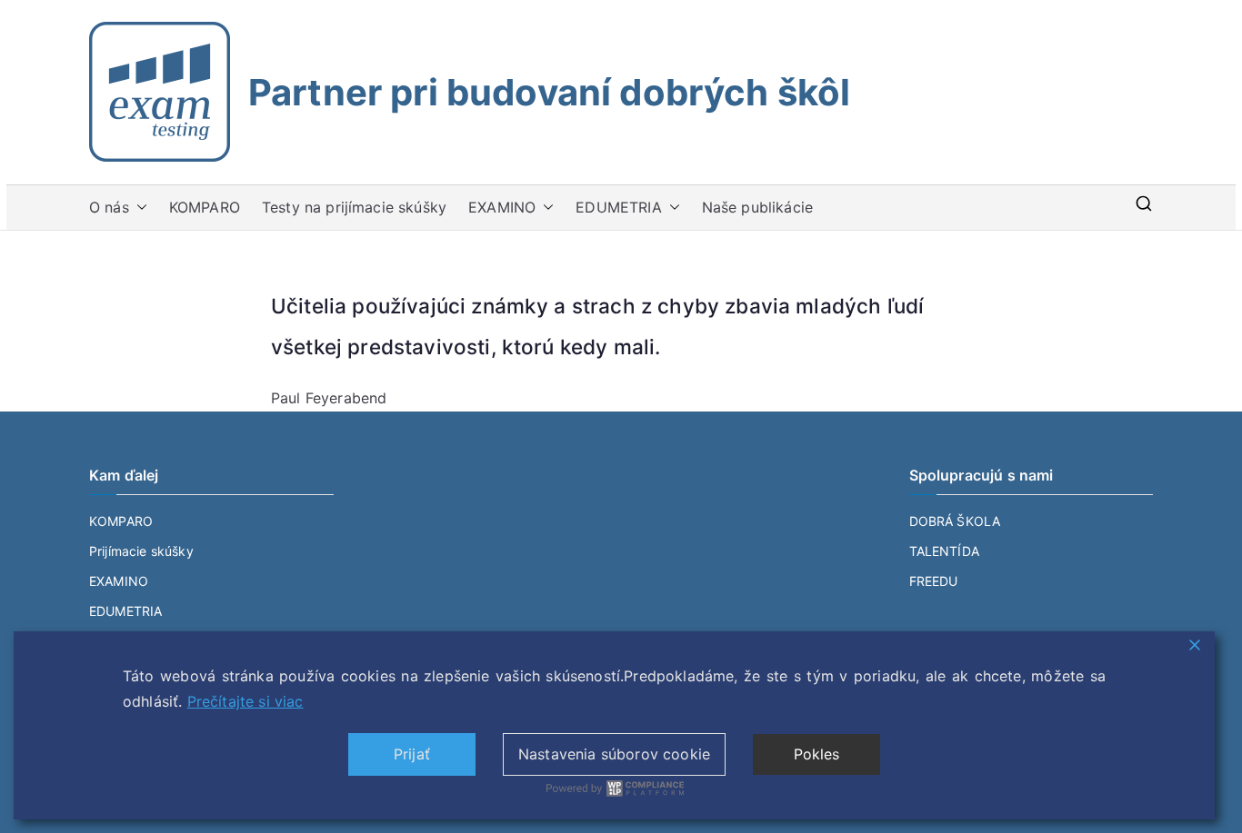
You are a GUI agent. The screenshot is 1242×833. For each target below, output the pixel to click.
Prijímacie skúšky (141, 551)
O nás (109, 207)
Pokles (817, 754)
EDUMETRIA (618, 207)
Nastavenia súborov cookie (614, 754)
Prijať (412, 754)
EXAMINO (502, 207)
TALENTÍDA (944, 551)
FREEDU (933, 581)
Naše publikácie (757, 207)
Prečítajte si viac (245, 701)
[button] (138, 207)
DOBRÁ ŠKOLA (955, 521)
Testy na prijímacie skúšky (354, 207)
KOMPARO (204, 207)
